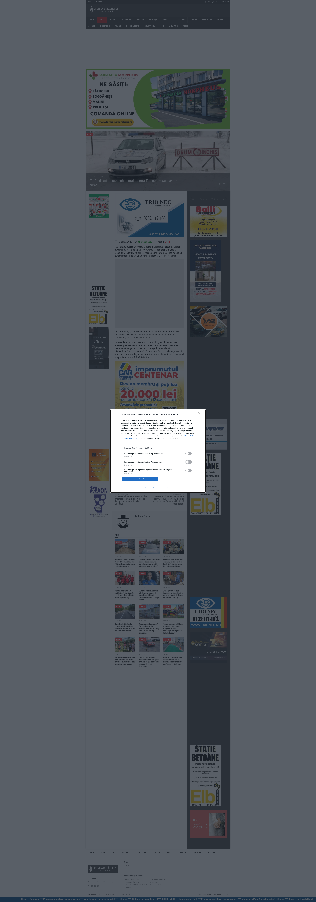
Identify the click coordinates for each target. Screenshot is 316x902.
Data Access (158, 488)
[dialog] (158, 451)
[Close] (200, 414)
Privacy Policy (172, 488)
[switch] (188, 453)
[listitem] (158, 448)
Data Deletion (144, 488)
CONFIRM (140, 479)
